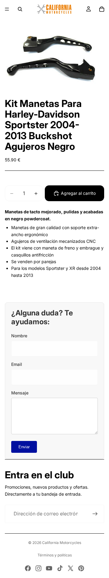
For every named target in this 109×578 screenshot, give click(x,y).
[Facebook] (27, 568)
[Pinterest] (81, 568)
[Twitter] (70, 568)
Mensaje (19, 392)
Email (16, 364)
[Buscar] (20, 9)
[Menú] (7, 9)
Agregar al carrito (78, 193)
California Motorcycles (61, 542)
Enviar (24, 447)
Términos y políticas (55, 555)
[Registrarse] (95, 513)
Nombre (19, 335)
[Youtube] (49, 568)
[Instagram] (38, 568)
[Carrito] (101, 9)
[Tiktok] (60, 568)
